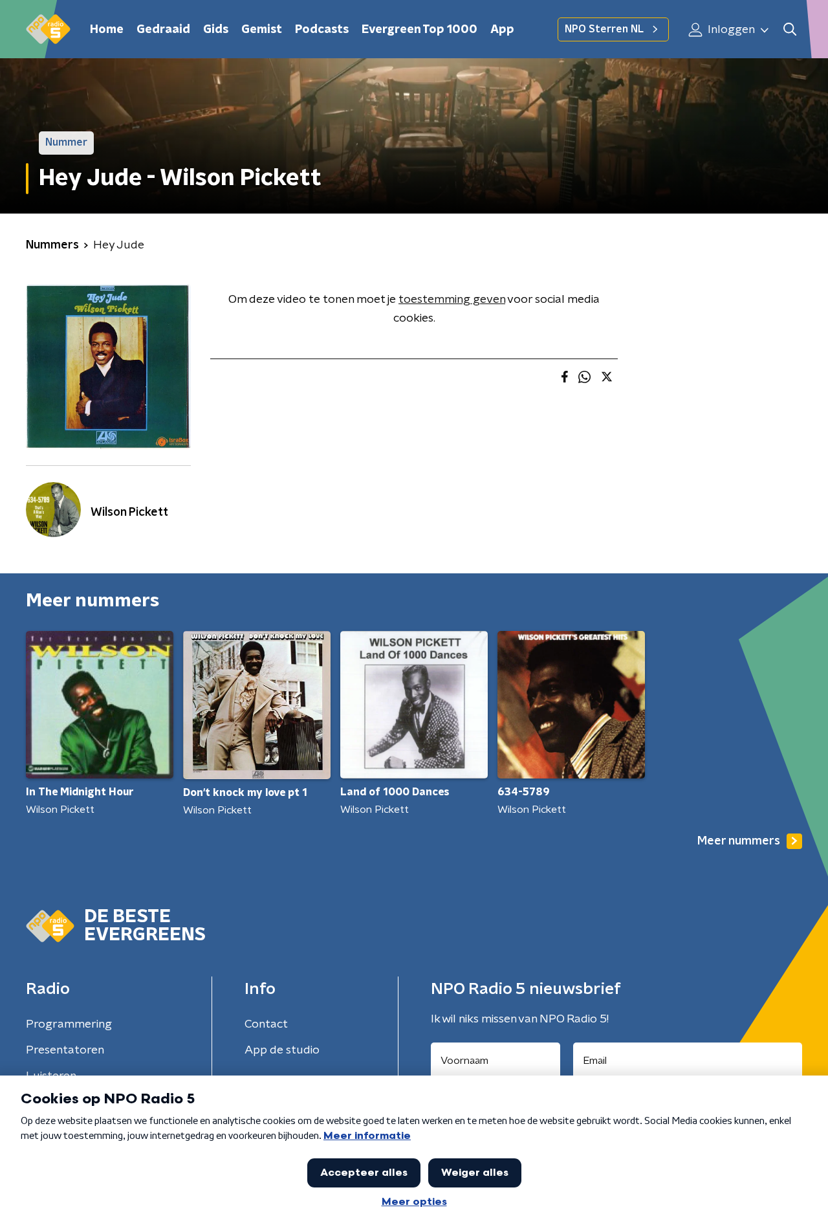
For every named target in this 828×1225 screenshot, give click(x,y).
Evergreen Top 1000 (419, 30)
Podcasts (322, 30)
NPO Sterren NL (604, 29)
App (502, 30)
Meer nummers (738, 841)
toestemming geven (451, 299)
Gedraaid (163, 30)
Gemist (261, 30)
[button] (789, 29)
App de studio (282, 1050)
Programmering (69, 1024)
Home (107, 30)
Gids (215, 30)
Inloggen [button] (730, 30)
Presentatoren (65, 1050)
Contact (266, 1024)
